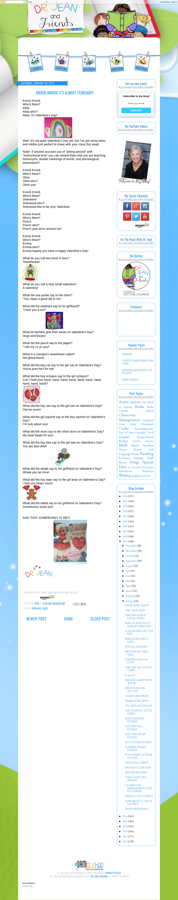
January (130, 601)
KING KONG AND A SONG (136, 640)
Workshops (148, 471)
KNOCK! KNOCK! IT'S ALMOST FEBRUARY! (138, 624)
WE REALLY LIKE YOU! (138, 767)
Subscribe (136, 110)
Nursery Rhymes (130, 449)
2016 (125, 816)
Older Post (100, 619)
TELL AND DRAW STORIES (135, 736)
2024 (125, 506)
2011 (125, 841)
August (130, 565)
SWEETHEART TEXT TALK (136, 653)
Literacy (149, 441)
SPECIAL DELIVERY (136, 646)
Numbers (148, 445)
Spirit (130, 467)
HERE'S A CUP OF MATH (139, 796)
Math (123, 445)
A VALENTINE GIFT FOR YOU (139, 632)
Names (135, 445)
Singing (138, 458)
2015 (125, 821)
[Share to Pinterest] (84, 604)
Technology (148, 467)
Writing (125, 475)
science (146, 475)
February (36, 608)
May (128, 580)
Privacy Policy (113, 873)
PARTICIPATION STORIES (134, 720)
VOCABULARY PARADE (138, 705)
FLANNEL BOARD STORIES (135, 748)
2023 (125, 511)
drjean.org (27, 885)
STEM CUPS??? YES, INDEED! (136, 779)
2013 (125, 831)
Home (68, 619)
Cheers (149, 411)
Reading (147, 453)
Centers (123, 411)
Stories (137, 467)
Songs (134, 462)
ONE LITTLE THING (137, 762)
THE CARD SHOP (135, 610)
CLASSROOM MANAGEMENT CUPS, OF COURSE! (139, 788)
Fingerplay (140, 432)
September (131, 560)
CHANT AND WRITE (137, 695)
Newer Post (36, 619)
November (131, 550)
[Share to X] (79, 604)
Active (124, 401)
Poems (135, 454)
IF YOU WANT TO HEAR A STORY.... (138, 756)
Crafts (124, 428)
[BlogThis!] (76, 604)
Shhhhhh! (127, 354)
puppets (137, 475)
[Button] (136, 288)
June (128, 575)
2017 (125, 541)
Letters (136, 441)
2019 (125, 531)
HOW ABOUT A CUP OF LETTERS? (138, 802)
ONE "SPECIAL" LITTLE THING (138, 669)
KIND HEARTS (130, 379)
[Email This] (74, 604)
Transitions (125, 471)
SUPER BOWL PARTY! (137, 605)
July (128, 570)
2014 (125, 826)
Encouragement (144, 428)
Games (124, 436)
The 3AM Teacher (98, 876)
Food (150, 432)
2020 (125, 526)
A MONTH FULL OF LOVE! (136, 661)
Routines (124, 458)
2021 (125, 521)
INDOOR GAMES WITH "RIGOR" (138, 681)
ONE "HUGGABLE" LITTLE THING (135, 616)
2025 (125, 501)
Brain (150, 407)
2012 (125, 836)
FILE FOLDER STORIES (138, 742)
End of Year (126, 432)
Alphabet (136, 402)
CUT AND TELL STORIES (134, 728)
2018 (125, 536)
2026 (125, 496)
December (131, 545)
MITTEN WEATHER (136, 772)
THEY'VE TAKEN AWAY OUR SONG (138, 362)
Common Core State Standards (136, 422)
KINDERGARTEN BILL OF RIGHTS (137, 372)
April (129, 585)
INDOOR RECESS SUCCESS (135, 689)
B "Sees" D (130, 675)
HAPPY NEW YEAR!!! (136, 808)
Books (139, 406)
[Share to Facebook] (82, 604)
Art (145, 402)
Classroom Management (129, 417)
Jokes (45, 608)
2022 (125, 516)
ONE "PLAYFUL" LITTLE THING (138, 712)
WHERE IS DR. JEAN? (137, 700)
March (129, 590)
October (130, 555)
